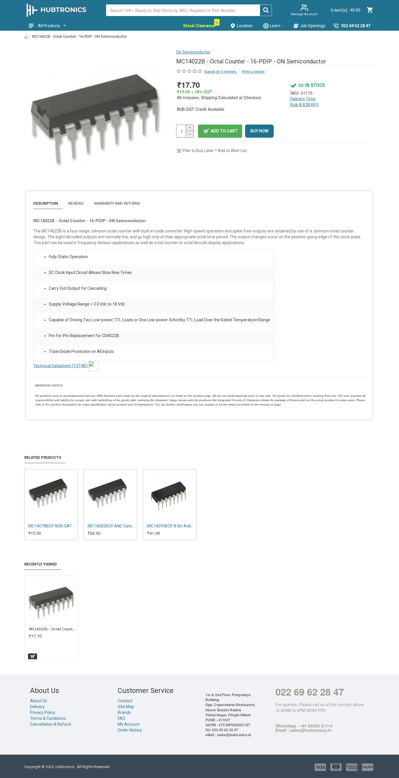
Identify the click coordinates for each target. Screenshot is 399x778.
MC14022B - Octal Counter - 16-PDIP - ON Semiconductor (52, 629)
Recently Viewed (40, 564)
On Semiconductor (193, 52)
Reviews (76, 203)
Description (45, 203)
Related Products (42, 457)
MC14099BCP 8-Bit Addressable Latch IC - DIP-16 (171, 526)
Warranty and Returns (117, 203)
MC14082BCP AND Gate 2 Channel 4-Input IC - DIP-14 (111, 526)
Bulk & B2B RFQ (304, 104)
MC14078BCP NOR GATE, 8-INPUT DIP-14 (52, 526)
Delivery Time (302, 98)
